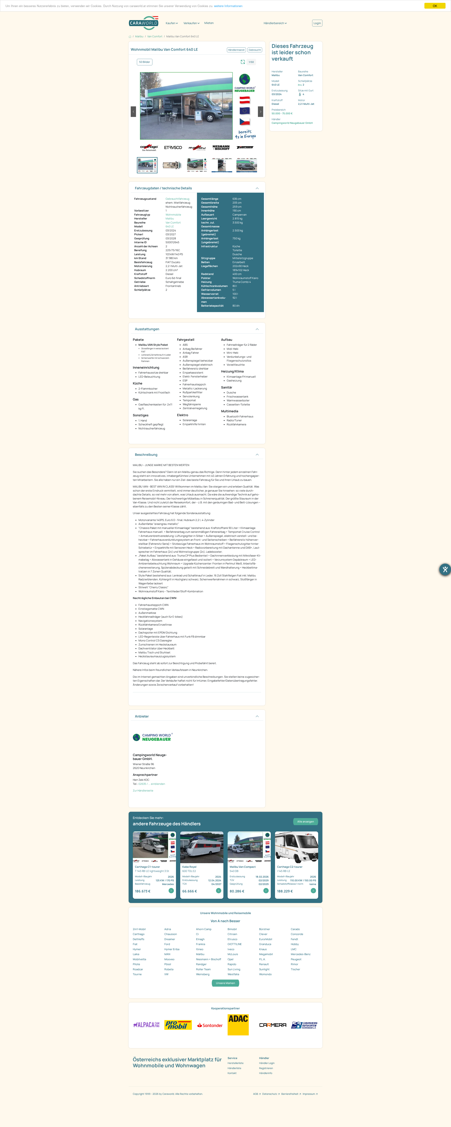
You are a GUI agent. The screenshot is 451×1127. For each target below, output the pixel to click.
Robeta (168, 969)
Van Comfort (173, 222)
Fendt (294, 939)
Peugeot (296, 959)
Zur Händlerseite (143, 790)
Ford (167, 944)
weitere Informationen (228, 6)
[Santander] (209, 1024)
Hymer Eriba (171, 949)
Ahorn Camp (203, 929)
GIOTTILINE (235, 944)
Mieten (209, 23)
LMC (293, 949)
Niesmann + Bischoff (208, 959)
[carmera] (272, 1024)
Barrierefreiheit (289, 1093)
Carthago (138, 934)
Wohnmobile (173, 214)
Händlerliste (234, 1068)
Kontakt (232, 1073)
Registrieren (266, 1068)
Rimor (294, 964)
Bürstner (264, 929)
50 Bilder (144, 62)
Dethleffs (138, 939)
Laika (136, 954)
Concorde (297, 934)
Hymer (137, 949)
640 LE (170, 226)
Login (317, 23)
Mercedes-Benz (301, 954)
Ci (197, 934)
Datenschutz (269, 1093)
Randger (201, 964)
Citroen (232, 934)
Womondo (265, 974)
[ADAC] (238, 1024)
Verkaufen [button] (190, 23)
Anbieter (142, 716)
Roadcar (138, 969)
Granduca (265, 944)
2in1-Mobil (139, 929)
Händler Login (266, 1063)
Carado (295, 929)
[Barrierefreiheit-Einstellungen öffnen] (445, 569)
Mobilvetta (139, 959)
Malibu (170, 218)
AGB (255, 1093)
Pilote (136, 964)
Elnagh (200, 939)
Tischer (295, 969)
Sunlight (264, 969)
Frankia (200, 944)
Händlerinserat (236, 49)
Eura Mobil (265, 939)
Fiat (135, 944)
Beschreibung (146, 454)
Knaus (263, 949)
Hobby (295, 944)
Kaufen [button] (170, 23)
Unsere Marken (225, 983)
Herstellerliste (235, 1063)
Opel (230, 959)
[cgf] (304, 1024)
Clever (263, 934)
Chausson (170, 934)
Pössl (167, 964)
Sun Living (234, 969)
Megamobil (266, 954)
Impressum (309, 1093)
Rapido (232, 964)
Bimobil (232, 929)
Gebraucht (255, 49)
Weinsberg (202, 974)
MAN (167, 954)
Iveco (231, 949)
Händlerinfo (265, 1073)
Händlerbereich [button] (274, 23)
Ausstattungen (147, 329)
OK (435, 6)
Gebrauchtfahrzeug (177, 199)
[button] (133, 111)
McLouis (233, 954)
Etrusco (232, 939)
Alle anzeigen (305, 821)
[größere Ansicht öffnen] (243, 61)
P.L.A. (262, 959)
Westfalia (233, 974)
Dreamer (169, 939)
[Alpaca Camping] (146, 1024)
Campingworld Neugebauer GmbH (292, 123)
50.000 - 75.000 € (282, 113)
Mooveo (169, 959)
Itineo (199, 949)
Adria (167, 929)
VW (166, 974)
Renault (264, 964)
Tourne (137, 974)
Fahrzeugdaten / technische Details (163, 188)
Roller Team (203, 969)
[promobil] (178, 1024)
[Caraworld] (144, 23)
